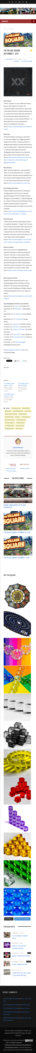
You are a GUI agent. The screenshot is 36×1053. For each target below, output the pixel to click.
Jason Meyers (9, 59)
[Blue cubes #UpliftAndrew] (17, 902)
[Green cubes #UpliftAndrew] (17, 874)
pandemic (17, 417)
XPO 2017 (17, 334)
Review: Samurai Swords (20, 964)
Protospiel (18, 319)
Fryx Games (28, 411)
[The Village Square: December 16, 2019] (18, 520)
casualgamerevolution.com (15, 350)
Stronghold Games (21, 420)
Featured (16, 61)
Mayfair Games (22, 414)
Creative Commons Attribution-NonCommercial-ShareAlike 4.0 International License (18, 1045)
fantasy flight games (18, 411)
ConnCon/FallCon (19, 337)
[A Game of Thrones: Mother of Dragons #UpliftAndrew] (17, 596)
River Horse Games (10, 420)
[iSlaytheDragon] (18, 11)
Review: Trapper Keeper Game (21, 956)
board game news (16, 408)
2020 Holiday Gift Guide (10, 998)
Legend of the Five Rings (11, 414)
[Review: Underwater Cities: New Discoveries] (18, 493)
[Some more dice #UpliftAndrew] (17, 679)
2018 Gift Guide (25, 1004)
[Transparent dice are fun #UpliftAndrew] (17, 652)
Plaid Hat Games (26, 417)
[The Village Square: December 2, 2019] (18, 545)
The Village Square (26, 61)
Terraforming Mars (9, 422)
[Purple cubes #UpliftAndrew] (17, 818)
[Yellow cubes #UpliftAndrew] (17, 763)
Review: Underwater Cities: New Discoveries (15, 506)
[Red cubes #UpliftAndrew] (17, 791)
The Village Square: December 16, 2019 (17, 532)
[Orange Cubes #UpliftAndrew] (17, 846)
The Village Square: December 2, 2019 (16, 557)
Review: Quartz (25, 468)
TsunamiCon (16, 324)
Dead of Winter (26, 408)
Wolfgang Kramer (9, 428)
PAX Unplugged (20, 342)
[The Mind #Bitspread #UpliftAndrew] (17, 624)
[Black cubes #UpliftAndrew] (17, 735)
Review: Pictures (25, 1008)
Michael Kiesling (9, 417)
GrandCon (18, 314)
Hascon (17, 306)
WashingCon (19, 309)
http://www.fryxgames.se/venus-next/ (19, 183)
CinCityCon (16, 327)
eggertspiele (8, 411)
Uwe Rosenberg (20, 425)
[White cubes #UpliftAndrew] (17, 707)
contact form (28, 1050)
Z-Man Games (19, 428)
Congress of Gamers (18, 329)
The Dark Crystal (20, 422)
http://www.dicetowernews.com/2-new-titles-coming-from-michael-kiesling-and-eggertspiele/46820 (18, 159)
